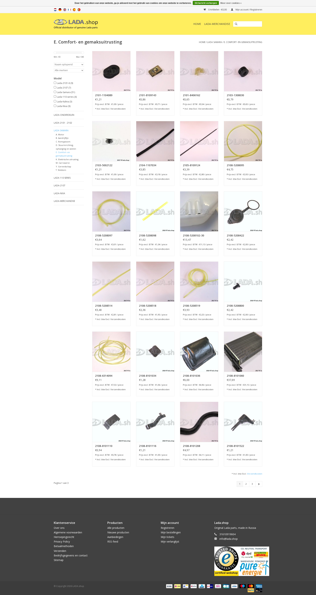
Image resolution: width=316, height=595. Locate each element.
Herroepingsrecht (64, 537)
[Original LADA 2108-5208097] (111, 211)
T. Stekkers (61, 170)
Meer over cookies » (231, 3)
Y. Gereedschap (63, 166)
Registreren (167, 528)
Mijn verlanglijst (170, 541)
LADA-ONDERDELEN (64, 114)
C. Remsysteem (63, 141)
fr (69, 9)
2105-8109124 (191, 165)
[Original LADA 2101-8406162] (199, 71)
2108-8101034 (147, 375)
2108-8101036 (191, 375)
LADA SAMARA (214, 42)
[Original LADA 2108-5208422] (243, 211)
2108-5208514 (103, 305)
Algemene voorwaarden (68, 532)
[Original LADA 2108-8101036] (199, 352)
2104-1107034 (147, 165)
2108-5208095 (235, 165)
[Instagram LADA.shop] (168, 506)
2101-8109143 (147, 95)
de (60, 9)
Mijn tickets (167, 537)
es (74, 9)
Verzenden (60, 551)
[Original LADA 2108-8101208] (199, 422)
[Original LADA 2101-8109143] (155, 71)
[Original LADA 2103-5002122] (111, 141)
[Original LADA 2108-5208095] (243, 141)
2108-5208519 (191, 305)
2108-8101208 (191, 446)
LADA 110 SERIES (62, 177)
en (64, 9)
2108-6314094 (103, 375)
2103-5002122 (103, 165)
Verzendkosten (118, 108)
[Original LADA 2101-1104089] (111, 71)
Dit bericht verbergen (206, 3)
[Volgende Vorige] (258, 484)
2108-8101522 (235, 446)
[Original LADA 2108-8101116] (155, 422)
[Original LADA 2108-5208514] (111, 281)
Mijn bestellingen (171, 532)
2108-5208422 (235, 235)
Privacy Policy (62, 541)
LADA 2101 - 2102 (63, 122)
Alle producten (115, 528)
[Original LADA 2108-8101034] (155, 352)
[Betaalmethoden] (169, 586)
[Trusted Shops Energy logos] (238, 561)
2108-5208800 (235, 305)
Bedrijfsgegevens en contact (71, 555)
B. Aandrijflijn (62, 138)
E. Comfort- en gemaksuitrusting (243, 42)
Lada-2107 (64, 87)
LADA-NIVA (59, 193)
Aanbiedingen (115, 537)
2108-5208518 (147, 305)
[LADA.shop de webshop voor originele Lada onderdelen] (94, 24)
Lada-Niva (63, 106)
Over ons (59, 528)
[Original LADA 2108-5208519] (199, 281)
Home (197, 24)
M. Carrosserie (63, 162)
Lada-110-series (67, 96)
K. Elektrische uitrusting (67, 159)
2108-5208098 (147, 235)
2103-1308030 (235, 95)
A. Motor (60, 134)
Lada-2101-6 (65, 83)
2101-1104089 (103, 95)
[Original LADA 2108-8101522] (243, 422)
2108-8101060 (235, 375)
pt (79, 9)
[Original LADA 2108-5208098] (155, 211)
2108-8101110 (103, 446)
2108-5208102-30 (193, 235)
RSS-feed (112, 541)
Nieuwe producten (118, 532)
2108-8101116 (147, 446)
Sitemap (58, 560)
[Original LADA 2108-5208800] (243, 281)
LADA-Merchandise (217, 24)
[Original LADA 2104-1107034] (155, 141)
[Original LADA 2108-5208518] (155, 281)
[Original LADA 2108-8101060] (243, 352)
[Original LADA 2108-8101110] (111, 422)
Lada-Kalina (64, 101)
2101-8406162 (191, 95)
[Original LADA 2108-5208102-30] (199, 211)
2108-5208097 (103, 235)
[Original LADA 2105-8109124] (199, 141)
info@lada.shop (228, 539)
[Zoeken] (235, 24)
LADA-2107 (59, 185)
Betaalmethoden (64, 546)
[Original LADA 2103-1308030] (243, 71)
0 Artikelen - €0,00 (217, 9)
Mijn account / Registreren (248, 9)
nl (55, 9)
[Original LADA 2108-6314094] (111, 352)
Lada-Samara (66, 92)
